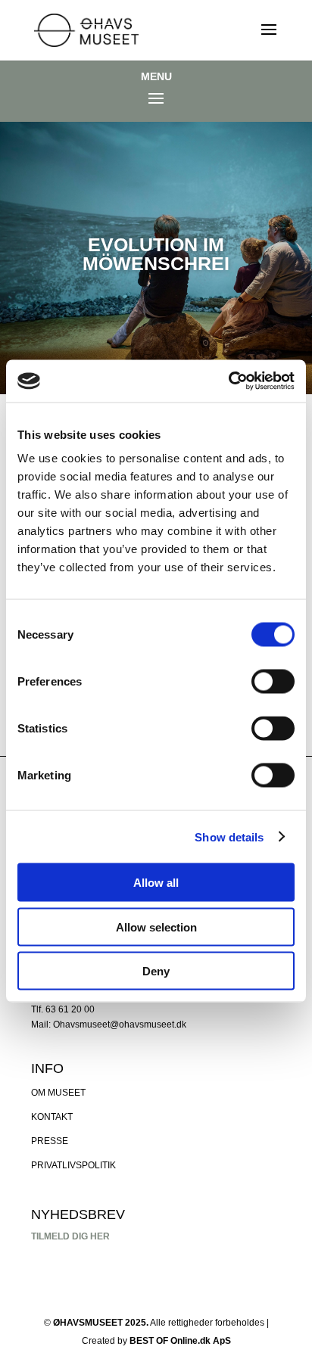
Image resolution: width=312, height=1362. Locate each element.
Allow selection (156, 926)
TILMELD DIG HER (70, 1236)
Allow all (156, 882)
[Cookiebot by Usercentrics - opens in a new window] (228, 381)
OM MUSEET (58, 1092)
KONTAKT (52, 1117)
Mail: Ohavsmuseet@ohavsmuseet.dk (108, 1024)
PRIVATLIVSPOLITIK (73, 1165)
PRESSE (49, 1141)
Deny (156, 971)
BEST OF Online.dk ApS (180, 1341)
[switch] (273, 682)
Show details (229, 836)
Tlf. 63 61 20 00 (63, 1009)
